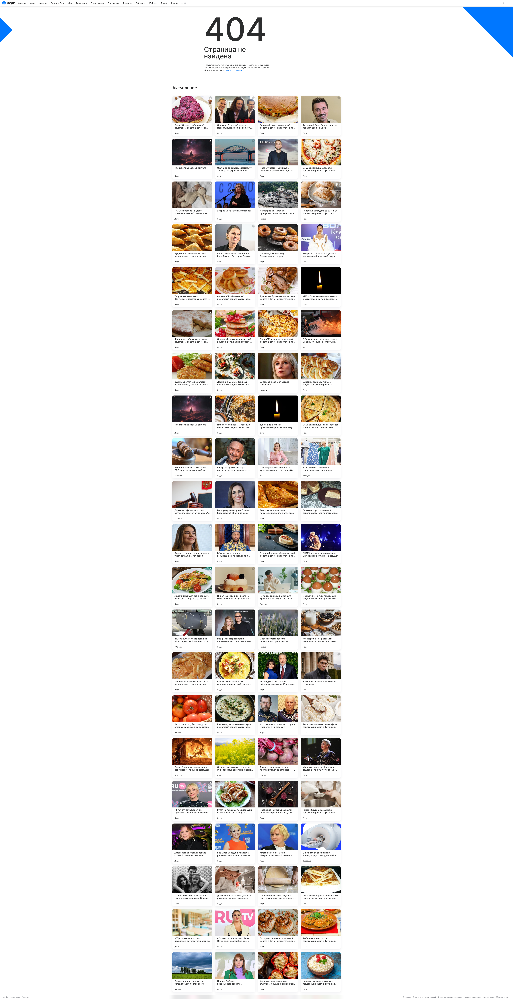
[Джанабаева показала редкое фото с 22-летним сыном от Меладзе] (192, 844)
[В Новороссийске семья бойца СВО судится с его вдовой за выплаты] (192, 458)
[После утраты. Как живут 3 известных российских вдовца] (278, 159)
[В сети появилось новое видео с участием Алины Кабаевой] (192, 544)
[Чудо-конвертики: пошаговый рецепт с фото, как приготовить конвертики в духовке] (192, 244)
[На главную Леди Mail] (10, 3)
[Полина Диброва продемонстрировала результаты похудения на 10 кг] (235, 972)
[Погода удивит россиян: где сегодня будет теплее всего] (192, 972)
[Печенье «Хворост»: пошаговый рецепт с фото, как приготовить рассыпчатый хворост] (192, 672)
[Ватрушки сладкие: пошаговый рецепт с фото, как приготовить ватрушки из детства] (278, 929)
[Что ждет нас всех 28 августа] (192, 159)
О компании (15, 997)
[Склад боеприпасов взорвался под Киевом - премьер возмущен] (192, 758)
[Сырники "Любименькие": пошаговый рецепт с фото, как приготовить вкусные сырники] (235, 287)
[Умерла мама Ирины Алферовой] (235, 202)
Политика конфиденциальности (450, 997)
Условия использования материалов (479, 997)
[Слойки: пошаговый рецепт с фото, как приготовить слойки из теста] (278, 886)
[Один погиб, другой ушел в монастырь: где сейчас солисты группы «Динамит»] (235, 116)
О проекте (407, 997)
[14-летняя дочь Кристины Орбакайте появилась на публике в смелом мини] (192, 801)
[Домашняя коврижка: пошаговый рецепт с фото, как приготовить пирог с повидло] (321, 886)
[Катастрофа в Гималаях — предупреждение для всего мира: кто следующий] (278, 202)
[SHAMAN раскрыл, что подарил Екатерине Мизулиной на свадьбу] (321, 544)
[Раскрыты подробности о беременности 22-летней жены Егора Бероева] (235, 630)
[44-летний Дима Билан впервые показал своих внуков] (321, 116)
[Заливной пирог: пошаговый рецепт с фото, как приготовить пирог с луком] (278, 116)
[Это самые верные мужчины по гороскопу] (321, 672)
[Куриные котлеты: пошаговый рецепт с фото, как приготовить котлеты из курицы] (192, 373)
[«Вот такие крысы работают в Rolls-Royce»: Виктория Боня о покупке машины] (235, 244)
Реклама (25, 997)
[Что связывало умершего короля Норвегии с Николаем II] (278, 715)
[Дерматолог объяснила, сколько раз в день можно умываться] (235, 886)
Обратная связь (502, 997)
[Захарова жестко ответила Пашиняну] (278, 373)
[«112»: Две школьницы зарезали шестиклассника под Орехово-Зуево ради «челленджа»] (321, 287)
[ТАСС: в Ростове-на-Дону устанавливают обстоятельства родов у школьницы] (192, 202)
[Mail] (4, 3)
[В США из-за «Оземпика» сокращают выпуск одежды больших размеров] (321, 458)
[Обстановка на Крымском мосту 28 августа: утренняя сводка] (235, 159)
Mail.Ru (5, 997)
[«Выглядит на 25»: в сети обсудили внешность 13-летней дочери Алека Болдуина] (278, 672)
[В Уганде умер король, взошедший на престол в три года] (235, 544)
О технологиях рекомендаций (424, 997)
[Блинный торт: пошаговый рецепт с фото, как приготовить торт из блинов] (321, 501)
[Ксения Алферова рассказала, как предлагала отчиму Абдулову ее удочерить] (192, 886)
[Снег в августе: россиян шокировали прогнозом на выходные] (278, 630)
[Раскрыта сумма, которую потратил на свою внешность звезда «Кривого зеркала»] (235, 458)
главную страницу (233, 70)
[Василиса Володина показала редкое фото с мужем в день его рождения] (235, 844)
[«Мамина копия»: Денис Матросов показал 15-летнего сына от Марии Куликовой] (278, 844)
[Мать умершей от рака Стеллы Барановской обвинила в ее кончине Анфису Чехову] (235, 501)
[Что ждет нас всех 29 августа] (192, 416)
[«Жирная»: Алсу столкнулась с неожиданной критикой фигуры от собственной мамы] (321, 244)
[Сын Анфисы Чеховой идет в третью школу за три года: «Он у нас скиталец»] (278, 458)
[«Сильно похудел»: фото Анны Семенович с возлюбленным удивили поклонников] (235, 929)
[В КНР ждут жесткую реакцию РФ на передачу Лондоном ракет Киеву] (192, 630)
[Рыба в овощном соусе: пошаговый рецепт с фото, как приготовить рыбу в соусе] (321, 929)
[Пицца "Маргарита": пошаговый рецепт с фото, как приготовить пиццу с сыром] (278, 330)
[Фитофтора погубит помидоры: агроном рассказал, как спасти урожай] (192, 715)
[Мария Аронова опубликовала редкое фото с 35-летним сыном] (321, 758)
